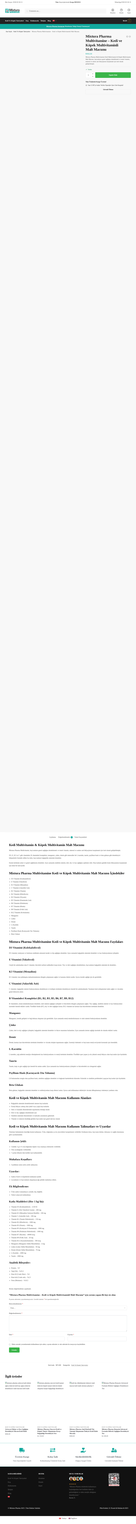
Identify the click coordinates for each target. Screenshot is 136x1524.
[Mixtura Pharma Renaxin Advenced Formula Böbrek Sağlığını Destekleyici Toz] (116, 1403)
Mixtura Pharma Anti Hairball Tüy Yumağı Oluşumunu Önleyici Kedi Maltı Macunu (84, 1431)
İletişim (10, 1489)
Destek (121, 13)
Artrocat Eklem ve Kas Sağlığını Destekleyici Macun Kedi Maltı (16, 1430)
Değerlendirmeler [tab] (65, 837)
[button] (93, 73)
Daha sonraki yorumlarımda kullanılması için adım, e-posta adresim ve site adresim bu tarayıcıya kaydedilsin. (48, 1344)
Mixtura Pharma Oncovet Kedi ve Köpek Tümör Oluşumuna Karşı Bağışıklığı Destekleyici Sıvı (49, 1431)
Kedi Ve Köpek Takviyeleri (22, 31)
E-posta (71, 1334)
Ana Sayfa (9, 31)
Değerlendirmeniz (15, 1313)
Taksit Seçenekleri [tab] (80, 837)
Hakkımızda (12, 1486)
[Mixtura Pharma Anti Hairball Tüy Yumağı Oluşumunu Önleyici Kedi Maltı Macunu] (84, 1403)
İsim (11, 1334)
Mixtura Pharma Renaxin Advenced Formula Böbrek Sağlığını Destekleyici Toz (115, 1431)
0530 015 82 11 (17, 2)
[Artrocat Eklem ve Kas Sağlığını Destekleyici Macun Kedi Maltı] (19, 1403)
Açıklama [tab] (52, 837)
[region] (28, 1508)
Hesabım (112, 13)
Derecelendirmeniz (16, 1304)
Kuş (9, 1482)
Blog (9, 1493)
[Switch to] (54, 21)
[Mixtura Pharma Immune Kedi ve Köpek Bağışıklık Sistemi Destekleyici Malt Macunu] (127, 36)
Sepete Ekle (113, 75)
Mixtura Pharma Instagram (55, 26)
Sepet (129, 13)
